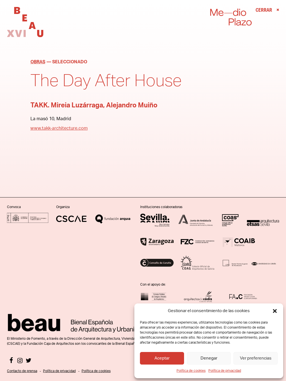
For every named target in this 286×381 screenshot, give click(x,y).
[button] (275, 311)
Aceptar (162, 358)
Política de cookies (191, 370)
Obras (37, 62)
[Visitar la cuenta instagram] (20, 361)
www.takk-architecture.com (59, 128)
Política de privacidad (224, 370)
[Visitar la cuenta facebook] (11, 361)
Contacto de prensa (22, 371)
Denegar (209, 358)
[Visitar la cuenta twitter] (28, 361)
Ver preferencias (255, 358)
